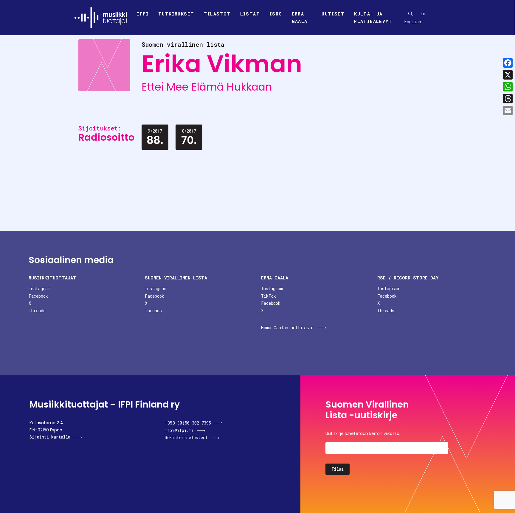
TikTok (268, 296)
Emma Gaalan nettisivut (287, 327)
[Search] (410, 14)
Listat (250, 14)
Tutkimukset (176, 14)
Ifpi (143, 14)
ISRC (275, 14)
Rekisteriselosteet (186, 437)
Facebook (38, 296)
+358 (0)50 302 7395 (188, 423)
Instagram (39, 288)
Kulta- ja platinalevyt (373, 17)
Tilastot (217, 14)
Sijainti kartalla (50, 437)
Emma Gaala (300, 17)
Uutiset (333, 14)
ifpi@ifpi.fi (179, 430)
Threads (37, 310)
